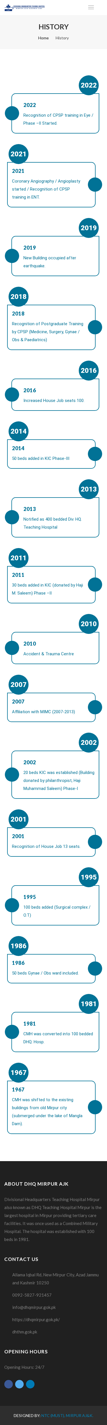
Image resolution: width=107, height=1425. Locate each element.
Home (43, 37)
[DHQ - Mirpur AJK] (24, 7)
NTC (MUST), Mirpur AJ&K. (67, 1415)
